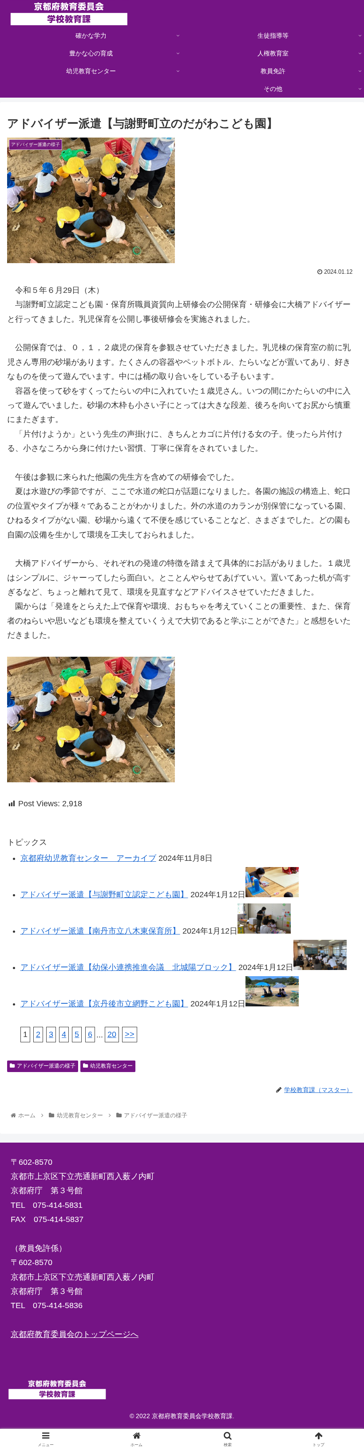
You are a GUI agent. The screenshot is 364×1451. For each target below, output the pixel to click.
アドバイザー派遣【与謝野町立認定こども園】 (104, 894)
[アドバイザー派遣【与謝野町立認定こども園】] (272, 894)
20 (111, 1034)
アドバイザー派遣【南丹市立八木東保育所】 (100, 931)
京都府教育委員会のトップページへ (74, 1334)
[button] (336, 993)
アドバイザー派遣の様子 (46, 1066)
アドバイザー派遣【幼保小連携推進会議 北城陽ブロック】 (128, 967)
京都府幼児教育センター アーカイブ (88, 858)
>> (130, 1034)
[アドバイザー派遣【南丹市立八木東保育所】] (264, 931)
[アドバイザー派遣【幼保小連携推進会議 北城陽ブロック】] (320, 967)
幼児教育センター (111, 1066)
